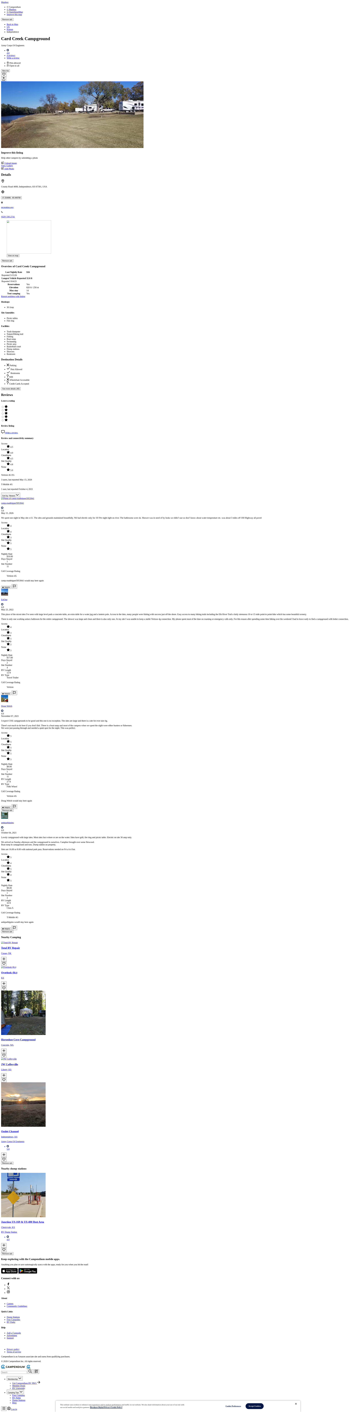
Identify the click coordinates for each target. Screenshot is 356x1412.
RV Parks (11, 1322)
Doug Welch (6, 706)
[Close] (296, 1404)
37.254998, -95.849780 (11, 198)
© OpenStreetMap (15, 12)
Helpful (7, 587)
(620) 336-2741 (8, 217)
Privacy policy (13, 1349)
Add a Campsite (14, 1333)
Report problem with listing (13, 296)
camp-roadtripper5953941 (12, 503)
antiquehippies (7, 822)
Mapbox (4, 2)
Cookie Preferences (233, 1406)
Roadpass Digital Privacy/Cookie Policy (106, 1407)
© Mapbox (11, 9)
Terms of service (14, 1352)
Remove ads (7, 19)
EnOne (4, 599)
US (8, 27)
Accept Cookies (255, 1406)
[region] (178, 1406)
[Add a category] (36, 1371)
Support (10, 1338)
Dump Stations (13, 1317)
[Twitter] (8, 1289)
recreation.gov (7, 207)
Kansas (10, 29)
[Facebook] (8, 1285)
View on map (13, 256)
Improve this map (14, 14)
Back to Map (12, 24)
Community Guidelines (17, 1306)
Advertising (12, 1335)
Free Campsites (13, 1319)
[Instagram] (8, 1293)
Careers (10, 1303)
